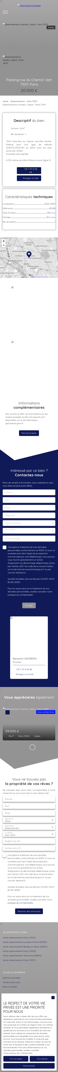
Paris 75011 (32, 101)
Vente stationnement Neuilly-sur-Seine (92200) (25, 946)
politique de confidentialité (20, 594)
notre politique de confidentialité (17, 1053)
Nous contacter (10, 986)
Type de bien (9, 826)
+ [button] (4, 241)
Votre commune (13, 523)
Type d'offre (9, 819)
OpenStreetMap (42, 277)
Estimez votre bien (11, 977)
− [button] (4, 245)
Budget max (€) (12, 841)
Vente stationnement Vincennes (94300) (22, 955)
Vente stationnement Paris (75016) (19, 951)
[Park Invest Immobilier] (36, 12)
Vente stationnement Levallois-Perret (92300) (25, 942)
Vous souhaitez (10, 529)
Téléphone (10, 515)
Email (7, 507)
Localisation (9, 833)
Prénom (9, 492)
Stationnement (18, 101)
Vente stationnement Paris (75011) (19, 937)
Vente (5, 101)
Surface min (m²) (13, 848)
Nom (7, 500)
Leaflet (32, 277)
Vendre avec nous (11, 982)
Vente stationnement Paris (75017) (19, 960)
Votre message (12, 538)
